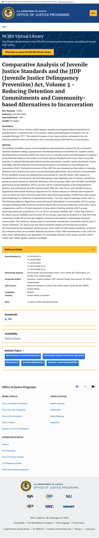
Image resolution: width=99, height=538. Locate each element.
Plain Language (62, 523)
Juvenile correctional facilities (63, 362)
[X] (86, 388)
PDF (10, 319)
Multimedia (56, 410)
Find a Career (8, 422)
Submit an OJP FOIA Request (15, 429)
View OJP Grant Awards (13, 457)
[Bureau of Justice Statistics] (49, 499)
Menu (93, 13)
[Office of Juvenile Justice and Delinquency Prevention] (30, 509)
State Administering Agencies (15, 469)
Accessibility (18, 523)
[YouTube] (94, 388)
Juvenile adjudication (33, 362)
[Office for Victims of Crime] (49, 508)
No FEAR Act (38, 529)
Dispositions (12, 362)
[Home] (43, 13)
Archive (5, 444)
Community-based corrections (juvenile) (64, 355)
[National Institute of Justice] (68, 498)
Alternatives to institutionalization (23, 355)
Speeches (55, 422)
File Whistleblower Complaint (40, 523)
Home (4, 27)
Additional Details (14, 249)
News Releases (57, 416)
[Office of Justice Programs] (8, 13)
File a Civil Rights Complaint (15, 403)
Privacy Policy (78, 523)
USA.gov (78, 529)
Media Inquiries (57, 403)
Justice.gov (90, 529)
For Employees (8, 450)
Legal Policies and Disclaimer (17, 529)
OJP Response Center (12, 463)
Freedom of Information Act (59, 529)
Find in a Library (12, 338)
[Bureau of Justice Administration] (30, 498)
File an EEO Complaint (12, 416)
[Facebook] (79, 388)
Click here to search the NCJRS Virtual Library (28, 52)
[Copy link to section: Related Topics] (23, 350)
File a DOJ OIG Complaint (13, 410)
